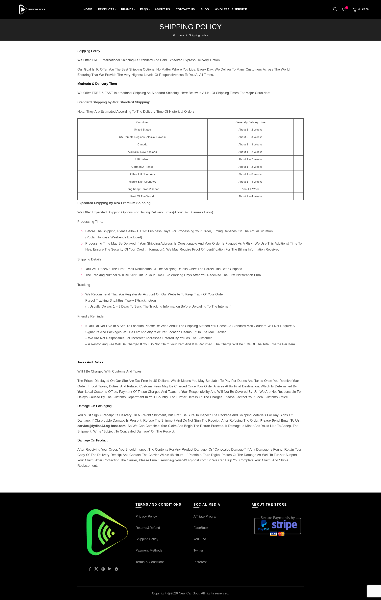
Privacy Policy (146, 516)
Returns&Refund (148, 528)
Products (106, 9)
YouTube (199, 539)
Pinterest (200, 562)
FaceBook (200, 528)
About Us (162, 9)
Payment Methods (149, 550)
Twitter (198, 550)
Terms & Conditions (150, 562)
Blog (205, 9)
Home (88, 9)
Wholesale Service (231, 9)
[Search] (335, 9)
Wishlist (346, 8)
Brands (127, 9)
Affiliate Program (205, 516)
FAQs (144, 9)
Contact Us (185, 9)
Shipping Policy (147, 539)
